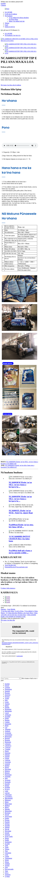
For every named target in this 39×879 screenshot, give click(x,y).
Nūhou (7, 23)
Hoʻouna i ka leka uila (8, 620)
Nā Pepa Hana (13, 19)
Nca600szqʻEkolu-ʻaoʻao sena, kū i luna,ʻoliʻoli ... (21, 526)
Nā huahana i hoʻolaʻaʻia (12, 35)
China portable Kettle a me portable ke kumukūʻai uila (18, 615)
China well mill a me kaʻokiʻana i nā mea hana (19, 614)
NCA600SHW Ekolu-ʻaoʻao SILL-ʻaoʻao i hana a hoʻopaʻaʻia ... (20, 498)
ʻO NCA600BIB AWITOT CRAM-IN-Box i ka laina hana (19, 538)
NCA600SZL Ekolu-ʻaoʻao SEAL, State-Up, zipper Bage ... (21, 512)
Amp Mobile (11, 609)
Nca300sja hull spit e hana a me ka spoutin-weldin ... (20, 551)
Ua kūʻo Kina (19, 611)
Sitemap (3, 609)
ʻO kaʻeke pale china (7, 611)
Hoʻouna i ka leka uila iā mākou (11, 85)
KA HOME (8, 12)
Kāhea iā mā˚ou (10, 27)
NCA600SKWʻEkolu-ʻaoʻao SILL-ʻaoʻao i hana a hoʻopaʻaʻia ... (20, 484)
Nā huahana (8, 16)
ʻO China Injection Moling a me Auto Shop (19, 613)
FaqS (6, 25)
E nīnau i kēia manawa (8, 588)
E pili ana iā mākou (11, 14)
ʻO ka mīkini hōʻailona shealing (19, 17)
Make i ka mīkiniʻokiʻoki (16, 21)
